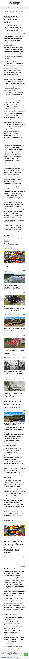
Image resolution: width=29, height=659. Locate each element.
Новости (12, 11)
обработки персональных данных (9, 657)
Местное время (19, 11)
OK (26, 654)
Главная (6, 11)
